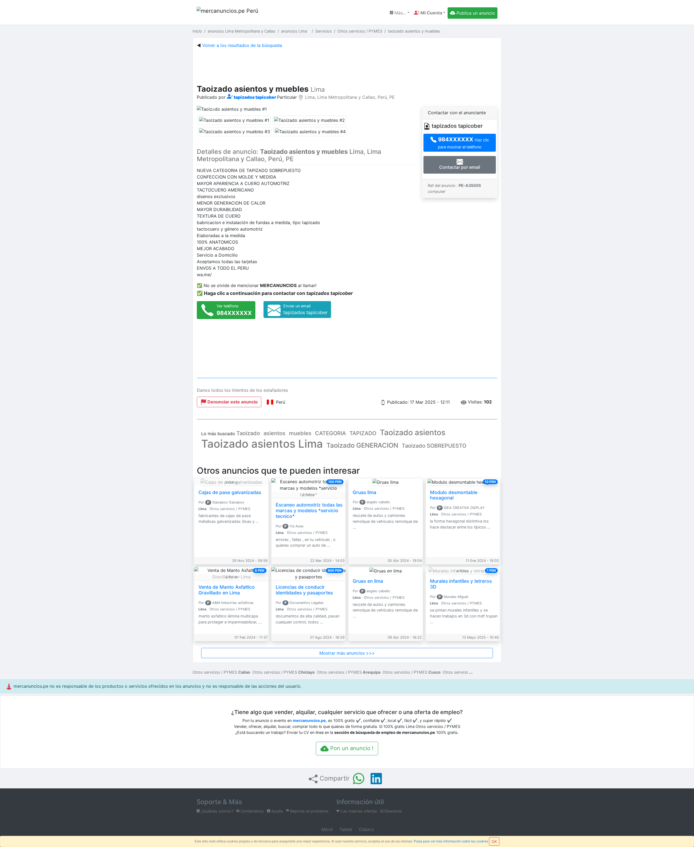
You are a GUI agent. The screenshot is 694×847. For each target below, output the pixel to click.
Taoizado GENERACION (362, 445)
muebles (300, 433)
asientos (274, 433)
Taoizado (248, 433)
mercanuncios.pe (309, 720)
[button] (430, 12)
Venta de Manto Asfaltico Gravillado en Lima (226, 590)
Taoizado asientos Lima (262, 443)
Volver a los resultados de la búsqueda (242, 45)
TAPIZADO (362, 433)
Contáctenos (251, 811)
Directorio (392, 811)
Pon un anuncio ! (351, 748)
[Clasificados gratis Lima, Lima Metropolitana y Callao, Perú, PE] (228, 12)
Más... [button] (399, 12)
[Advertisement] (347, 65)
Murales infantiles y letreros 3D (461, 584)
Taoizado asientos (412, 432)
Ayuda (276, 811)
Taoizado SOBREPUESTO (434, 445)
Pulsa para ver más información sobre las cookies (451, 841)
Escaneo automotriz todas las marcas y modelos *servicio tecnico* (309, 510)
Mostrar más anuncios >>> (347, 653)
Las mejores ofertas (358, 811)
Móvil (326, 829)
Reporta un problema (308, 811)
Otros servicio (455, 672)
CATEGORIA (330, 433)
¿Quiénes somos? (216, 811)
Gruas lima (364, 492)
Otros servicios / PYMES (221, 672)
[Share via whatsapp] (359, 778)
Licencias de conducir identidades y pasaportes (304, 590)
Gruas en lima (368, 581)
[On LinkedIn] (376, 778)
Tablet (345, 829)
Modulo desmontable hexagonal (453, 495)
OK (494, 841)
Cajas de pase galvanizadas (229, 492)
